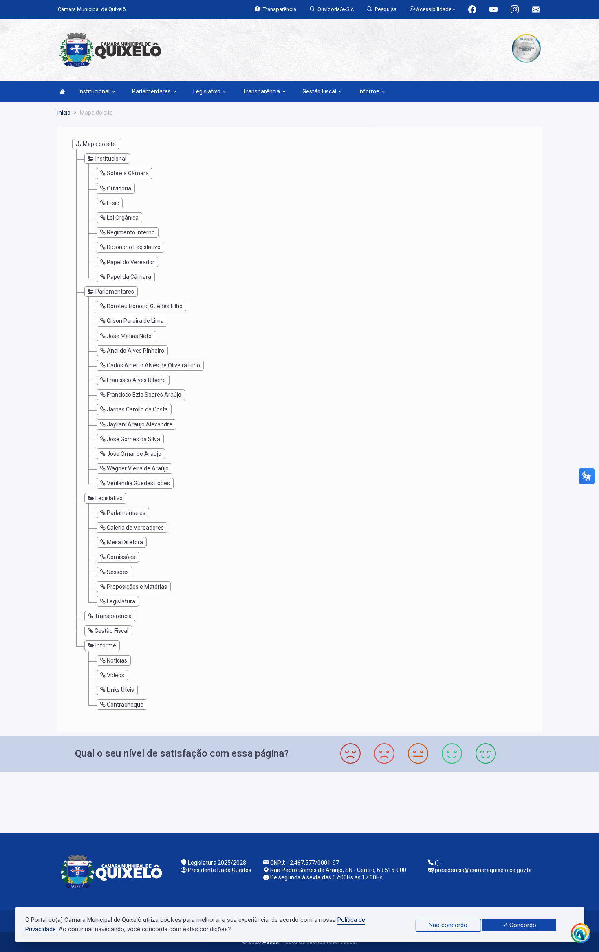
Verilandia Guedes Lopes (138, 483)
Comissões (121, 557)
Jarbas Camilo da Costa (137, 409)
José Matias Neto (129, 336)
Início (63, 112)
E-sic (113, 203)
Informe (369, 91)
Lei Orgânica (123, 217)
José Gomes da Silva (133, 439)
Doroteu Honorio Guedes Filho (145, 306)
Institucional (94, 91)
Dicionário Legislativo (134, 247)
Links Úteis (120, 690)
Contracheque (125, 704)
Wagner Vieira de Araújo (138, 468)
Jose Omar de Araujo (134, 454)
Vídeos (115, 675)
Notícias (117, 660)
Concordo (522, 925)
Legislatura (121, 601)
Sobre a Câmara (128, 173)
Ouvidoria (119, 188)
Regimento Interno (131, 232)
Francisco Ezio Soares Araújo (144, 394)
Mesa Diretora (125, 542)
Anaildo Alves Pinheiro (135, 350)
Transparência (261, 91)
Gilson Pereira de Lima (135, 321)
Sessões (118, 572)
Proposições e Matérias (137, 586)
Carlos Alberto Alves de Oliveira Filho (153, 365)
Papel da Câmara (129, 277)
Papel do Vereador (130, 262)
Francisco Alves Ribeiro (136, 380)
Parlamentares (151, 91)
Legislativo (206, 91)
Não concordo (448, 925)
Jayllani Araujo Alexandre (139, 424)
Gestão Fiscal (319, 91)
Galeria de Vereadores (135, 527)
